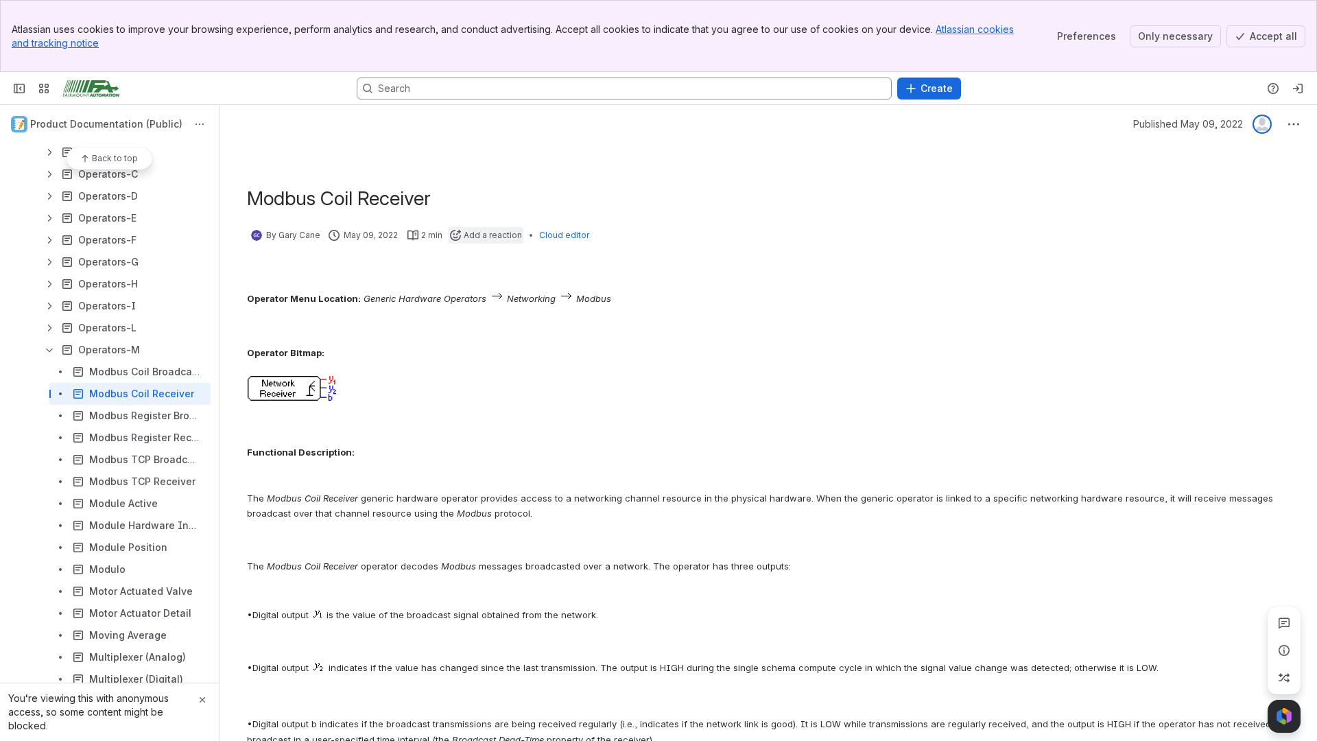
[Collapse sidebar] (19, 88)
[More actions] (199, 124)
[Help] (1273, 88)
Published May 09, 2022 (1188, 124)
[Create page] (1284, 678)
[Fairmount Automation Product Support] (91, 88)
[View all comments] (1284, 623)
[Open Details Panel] (1284, 650)
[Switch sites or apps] (44, 88)
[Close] (202, 700)
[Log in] (1298, 88)
